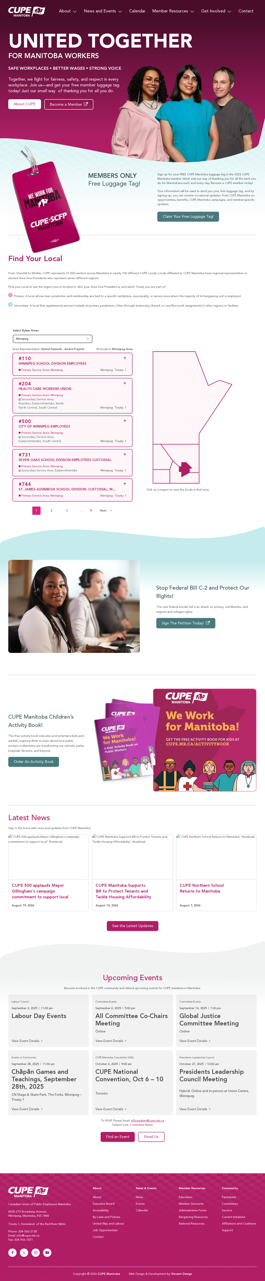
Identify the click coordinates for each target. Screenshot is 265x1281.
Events (140, 1203)
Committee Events (106, 1002)
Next (108, 510)
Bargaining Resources (193, 1217)
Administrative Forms (192, 1210)
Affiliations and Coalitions (239, 1223)
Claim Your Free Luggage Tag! (188, 217)
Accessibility (101, 1210)
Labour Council (20, 1002)
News (139, 1197)
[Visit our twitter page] (24, 1253)
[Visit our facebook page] (12, 1253)
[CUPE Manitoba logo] (48, 1192)
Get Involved (213, 11)
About (65, 11)
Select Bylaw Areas (52, 330)
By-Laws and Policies (106, 1217)
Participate (229, 1197)
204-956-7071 (23, 1239)
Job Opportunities (105, 1230)
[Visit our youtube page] (47, 1253)
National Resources (191, 1223)
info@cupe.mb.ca (28, 1235)
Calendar (137, 11)
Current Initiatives (233, 1217)
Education (185, 1197)
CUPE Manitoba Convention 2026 (114, 1057)
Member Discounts (191, 1203)
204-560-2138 (27, 1231)
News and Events (100, 11)
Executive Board (103, 1203)
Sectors (227, 1210)
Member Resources (170, 11)
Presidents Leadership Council (196, 1057)
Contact (245, 11)
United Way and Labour (108, 1223)
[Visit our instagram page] (35, 1253)
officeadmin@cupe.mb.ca (147, 1120)
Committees (230, 1203)
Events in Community (24, 1057)
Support (227, 1230)
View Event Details (26, 1041)
